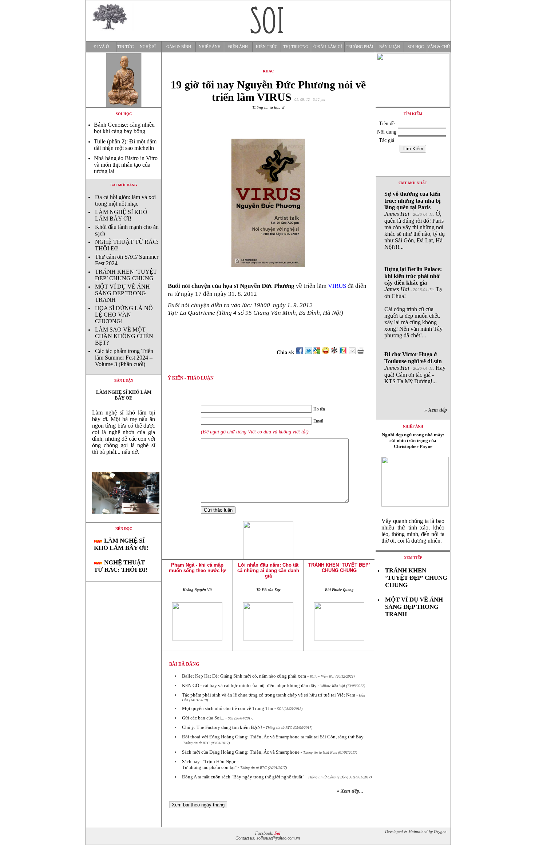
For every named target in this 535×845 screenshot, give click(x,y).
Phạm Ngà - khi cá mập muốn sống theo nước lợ (197, 567)
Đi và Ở (101, 47)
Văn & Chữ (438, 47)
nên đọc (123, 529)
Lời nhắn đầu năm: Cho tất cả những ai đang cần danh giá (268, 570)
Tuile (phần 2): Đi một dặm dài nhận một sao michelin (125, 144)
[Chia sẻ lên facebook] (299, 352)
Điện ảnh (238, 47)
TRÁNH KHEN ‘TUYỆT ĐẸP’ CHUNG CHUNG (126, 275)
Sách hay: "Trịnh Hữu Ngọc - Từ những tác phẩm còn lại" (210, 764)
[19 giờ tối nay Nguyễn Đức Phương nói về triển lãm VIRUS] (123, 520)
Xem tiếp (413, 558)
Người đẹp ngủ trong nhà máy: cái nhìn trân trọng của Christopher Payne (413, 440)
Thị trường (295, 47)
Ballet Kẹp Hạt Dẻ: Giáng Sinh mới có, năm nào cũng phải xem (244, 676)
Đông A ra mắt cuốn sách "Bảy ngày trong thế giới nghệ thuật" (243, 776)
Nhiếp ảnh (210, 47)
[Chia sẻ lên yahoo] (325, 352)
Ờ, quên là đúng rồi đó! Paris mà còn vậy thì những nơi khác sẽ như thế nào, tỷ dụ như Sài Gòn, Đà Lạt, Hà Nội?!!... (414, 220)
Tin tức (125, 47)
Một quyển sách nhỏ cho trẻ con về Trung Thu (227, 708)
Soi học (416, 47)
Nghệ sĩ (148, 47)
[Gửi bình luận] (352, 352)
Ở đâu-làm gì (327, 47)
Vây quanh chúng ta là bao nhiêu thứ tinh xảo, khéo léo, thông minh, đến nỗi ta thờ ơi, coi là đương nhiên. (412, 531)
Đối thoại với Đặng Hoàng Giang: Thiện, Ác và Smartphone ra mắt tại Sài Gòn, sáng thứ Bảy (273, 736)
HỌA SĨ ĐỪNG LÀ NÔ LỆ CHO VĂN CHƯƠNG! (124, 314)
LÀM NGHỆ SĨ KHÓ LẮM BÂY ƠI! (121, 215)
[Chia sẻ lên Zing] (343, 352)
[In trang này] (362, 352)
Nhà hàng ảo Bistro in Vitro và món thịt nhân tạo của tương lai (126, 164)
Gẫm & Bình (178, 47)
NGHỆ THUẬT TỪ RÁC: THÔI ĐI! (121, 566)
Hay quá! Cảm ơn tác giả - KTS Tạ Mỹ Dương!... (414, 367)
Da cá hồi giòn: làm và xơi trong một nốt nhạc (125, 200)
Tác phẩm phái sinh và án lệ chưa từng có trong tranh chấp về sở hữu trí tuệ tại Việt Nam (268, 695)
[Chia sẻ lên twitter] (308, 352)
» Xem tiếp (437, 410)
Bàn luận (389, 47)
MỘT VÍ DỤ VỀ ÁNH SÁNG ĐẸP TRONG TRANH (122, 293)
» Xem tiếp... (350, 791)
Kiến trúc (266, 47)
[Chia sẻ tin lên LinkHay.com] (334, 352)
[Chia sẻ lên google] (317, 352)
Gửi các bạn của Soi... (203, 718)
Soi (277, 833)
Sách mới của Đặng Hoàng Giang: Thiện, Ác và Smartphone (241, 752)
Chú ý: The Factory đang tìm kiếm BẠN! (222, 727)
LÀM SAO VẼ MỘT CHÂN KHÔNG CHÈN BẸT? (124, 336)
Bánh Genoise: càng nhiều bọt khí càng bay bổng (124, 128)
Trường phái (359, 47)
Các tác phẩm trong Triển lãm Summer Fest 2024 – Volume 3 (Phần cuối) (124, 357)
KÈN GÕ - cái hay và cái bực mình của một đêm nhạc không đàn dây (249, 685)
